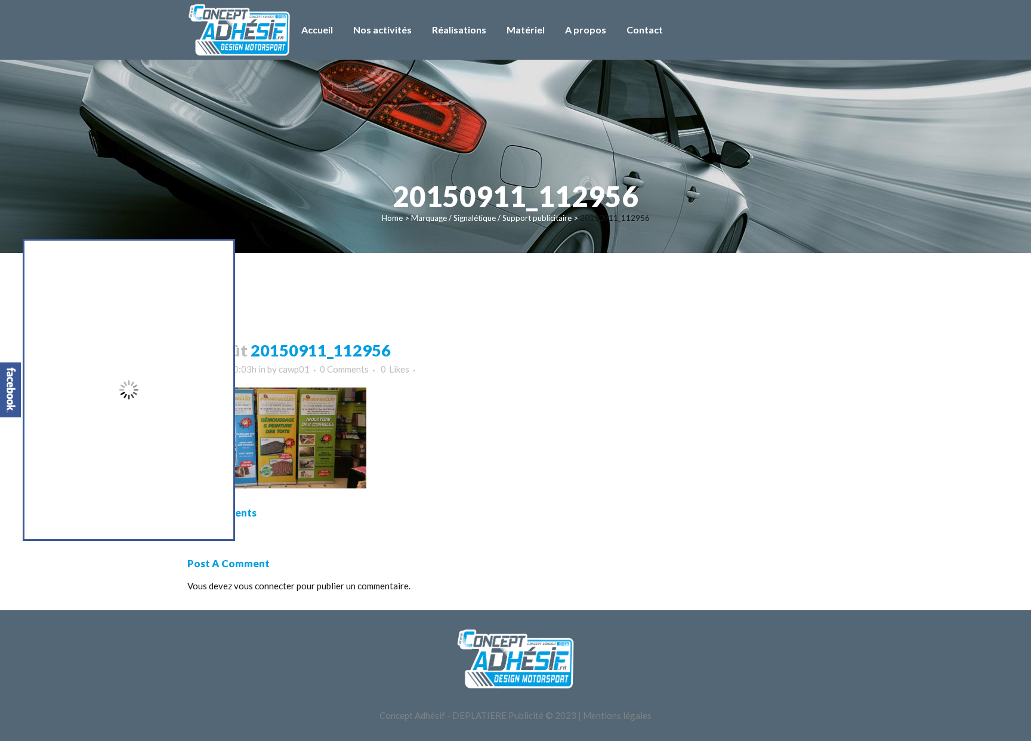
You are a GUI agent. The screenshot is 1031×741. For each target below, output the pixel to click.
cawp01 (294, 369)
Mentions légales (617, 715)
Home (392, 218)
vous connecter (264, 585)
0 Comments (344, 369)
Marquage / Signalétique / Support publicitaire (491, 218)
